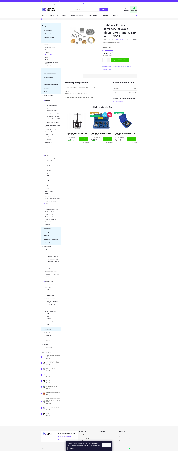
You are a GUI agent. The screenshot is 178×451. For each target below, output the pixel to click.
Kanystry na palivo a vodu (50, 201)
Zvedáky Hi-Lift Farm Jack (50, 129)
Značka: (106, 69)
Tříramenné (47, 50)
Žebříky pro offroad (49, 211)
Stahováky (46, 44)
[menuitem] (48, 15)
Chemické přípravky (48, 232)
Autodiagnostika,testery (49, 37)
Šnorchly (47, 188)
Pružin (46, 59)
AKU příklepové (51, 304)
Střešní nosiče (48, 98)
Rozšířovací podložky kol (50, 219)
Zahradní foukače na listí (50, 311)
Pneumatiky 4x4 (48, 142)
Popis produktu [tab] (74, 75)
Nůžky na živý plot (49, 281)
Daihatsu (48, 165)
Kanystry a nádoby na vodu (51, 271)
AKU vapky (49, 206)
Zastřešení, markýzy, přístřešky (51, 209)
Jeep (47, 185)
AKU (48, 290)
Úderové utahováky (49, 322)
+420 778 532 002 (64, 439)
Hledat (104, 9)
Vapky (46, 203)
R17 (47, 150)
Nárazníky (47, 193)
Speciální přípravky (48, 30)
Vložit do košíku (121, 60)
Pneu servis (46, 81)
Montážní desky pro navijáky (53, 116)
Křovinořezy (47, 293)
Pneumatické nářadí (48, 77)
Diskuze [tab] (110, 75)
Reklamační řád (84, 440)
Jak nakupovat (48, 4)
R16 (47, 147)
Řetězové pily (49, 251)
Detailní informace (123, 42)
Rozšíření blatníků (49, 216)
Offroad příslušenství (48, 95)
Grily (46, 279)
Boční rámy (47, 224)
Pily (46, 249)
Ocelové (48, 136)
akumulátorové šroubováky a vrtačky (53, 302)
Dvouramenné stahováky (50, 47)
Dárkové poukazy (48, 329)
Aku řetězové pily (51, 254)
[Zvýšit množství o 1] (108, 59)
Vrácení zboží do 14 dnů (86, 438)
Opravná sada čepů (49, 221)
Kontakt (121, 436)
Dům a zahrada (47, 246)
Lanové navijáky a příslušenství (51, 113)
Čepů (46, 57)
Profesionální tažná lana (52, 105)
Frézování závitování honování (50, 73)
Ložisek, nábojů (48, 54)
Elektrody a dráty (48, 347)
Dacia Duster (49, 160)
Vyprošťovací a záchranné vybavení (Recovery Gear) (52, 126)
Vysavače (47, 276)
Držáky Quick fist (49, 214)
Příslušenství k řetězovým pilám (53, 262)
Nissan (48, 163)
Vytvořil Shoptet (134, 448)
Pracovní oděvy (47, 228)
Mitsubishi (49, 170)
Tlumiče (47, 155)
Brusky (48, 268)
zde (98, 445)
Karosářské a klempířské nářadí (51, 84)
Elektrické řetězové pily (53, 259)
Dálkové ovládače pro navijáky (53, 122)
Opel (48, 175)
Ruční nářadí (47, 70)
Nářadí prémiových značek (50, 332)
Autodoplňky (47, 88)
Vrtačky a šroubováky (50, 298)
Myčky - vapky (48, 287)
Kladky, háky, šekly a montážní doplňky (53, 119)
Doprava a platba (56, 4)
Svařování (46, 344)
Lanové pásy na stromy (52, 110)
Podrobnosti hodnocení (120, 39)
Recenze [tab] (92, 75)
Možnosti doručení (109, 50)
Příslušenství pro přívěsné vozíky (52, 274)
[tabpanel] (77, 127)
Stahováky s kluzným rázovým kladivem (51, 63)
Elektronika (46, 235)
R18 (47, 152)
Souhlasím (106, 445)
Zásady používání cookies (124, 440)
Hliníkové (49, 139)
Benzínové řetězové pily (53, 256)
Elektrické (49, 318)
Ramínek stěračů (49, 66)
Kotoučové (49, 266)
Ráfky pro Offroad (49, 134)
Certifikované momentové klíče (51, 338)
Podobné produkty (127, 75)
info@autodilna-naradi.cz (65, 436)
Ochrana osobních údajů (124, 438)
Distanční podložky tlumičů (52, 158)
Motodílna (46, 91)
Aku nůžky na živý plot (51, 284)
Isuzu (48, 168)
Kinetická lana (49, 103)
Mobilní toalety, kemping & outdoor (52, 198)
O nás (42, 4)
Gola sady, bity (48, 335)
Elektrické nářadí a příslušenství (51, 239)
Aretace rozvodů (47, 33)
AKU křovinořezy (50, 295)
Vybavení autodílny (48, 41)
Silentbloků (47, 52)
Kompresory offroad (49, 131)
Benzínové (49, 316)
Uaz (47, 178)
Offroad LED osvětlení (50, 196)
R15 (47, 145)
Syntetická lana (50, 108)
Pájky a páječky (47, 243)
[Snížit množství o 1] (108, 61)
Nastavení (71, 448)
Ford (48, 183)
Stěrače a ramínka (49, 191)
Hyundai (48, 173)
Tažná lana (47, 100)
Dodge (48, 180)
